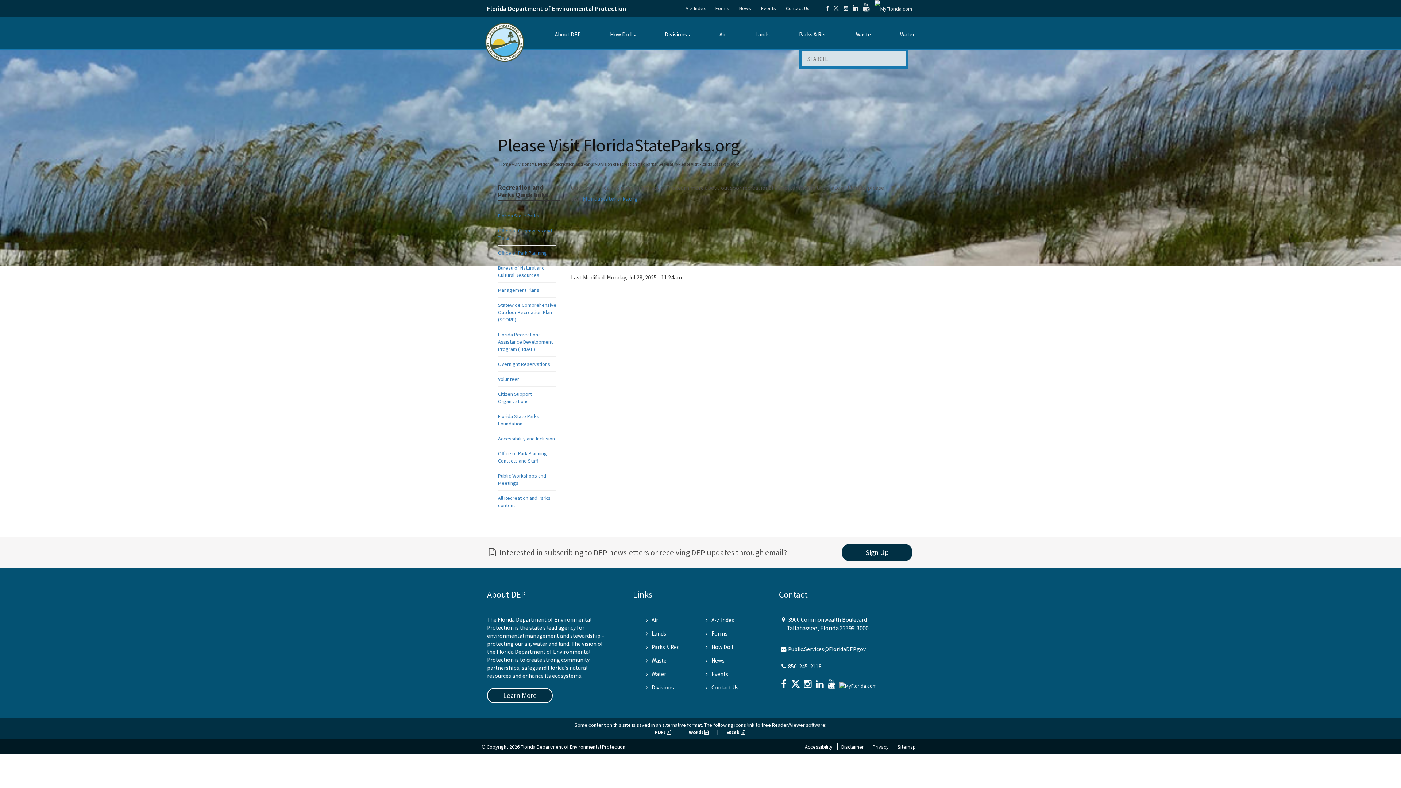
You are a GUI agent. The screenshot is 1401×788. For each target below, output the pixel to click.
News (745, 8)
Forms (722, 8)
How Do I (621, 34)
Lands (762, 34)
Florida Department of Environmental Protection (556, 8)
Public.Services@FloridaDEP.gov (827, 649)
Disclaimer (852, 746)
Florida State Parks (518, 215)
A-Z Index (696, 8)
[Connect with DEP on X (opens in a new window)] (836, 8)
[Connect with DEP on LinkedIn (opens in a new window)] (855, 8)
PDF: (661, 732)
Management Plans (518, 290)
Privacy (881, 746)
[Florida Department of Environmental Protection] (505, 42)
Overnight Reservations (524, 364)
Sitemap (907, 746)
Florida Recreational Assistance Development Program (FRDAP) (525, 341)
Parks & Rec (813, 34)
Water (907, 34)
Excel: (733, 732)
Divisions (676, 34)
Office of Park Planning (522, 253)
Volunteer (508, 379)
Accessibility (819, 746)
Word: (696, 732)
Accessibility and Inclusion (526, 438)
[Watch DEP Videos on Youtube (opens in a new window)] (866, 8)
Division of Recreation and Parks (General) (636, 164)
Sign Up (877, 552)
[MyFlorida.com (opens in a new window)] (893, 8)
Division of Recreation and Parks (564, 164)
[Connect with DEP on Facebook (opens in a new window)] (827, 8)
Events (768, 8)
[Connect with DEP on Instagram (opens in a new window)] (846, 8)
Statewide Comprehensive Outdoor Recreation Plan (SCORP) (527, 312)
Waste (863, 34)
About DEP (568, 34)
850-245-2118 (805, 666)
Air (722, 34)
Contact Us (798, 8)
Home (505, 164)
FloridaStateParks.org (610, 198)
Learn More (520, 695)
